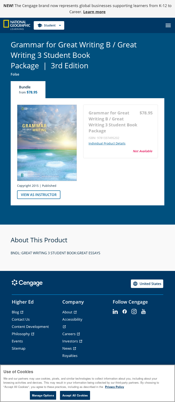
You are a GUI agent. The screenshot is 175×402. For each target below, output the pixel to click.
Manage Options (43, 395)
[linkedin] (115, 311)
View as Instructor (39, 194)
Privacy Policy (114, 387)
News (67, 348)
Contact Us (21, 319)
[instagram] (134, 311)
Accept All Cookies (75, 395)
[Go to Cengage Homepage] (16, 25)
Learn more (94, 11)
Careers (69, 333)
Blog (16, 312)
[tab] (28, 89)
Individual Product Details (107, 143)
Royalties (69, 355)
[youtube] (143, 311)
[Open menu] (168, 25)
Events (17, 341)
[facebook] (124, 311)
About (67, 312)
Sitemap (18, 348)
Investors (70, 341)
